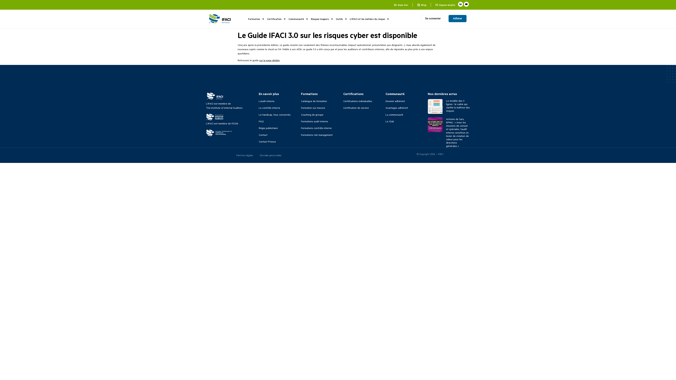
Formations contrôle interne (316, 128)
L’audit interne (266, 101)
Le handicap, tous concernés (275, 114)
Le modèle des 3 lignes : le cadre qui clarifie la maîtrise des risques (458, 106)
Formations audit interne (314, 121)
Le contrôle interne (269, 107)
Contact (263, 135)
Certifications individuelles (357, 101)
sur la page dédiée (269, 60)
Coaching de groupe (312, 114)
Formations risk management (317, 135)
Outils (339, 19)
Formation (254, 19)
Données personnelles (270, 155)
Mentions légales (244, 155)
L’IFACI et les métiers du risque (367, 19)
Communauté (296, 19)
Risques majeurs (320, 19)
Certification (274, 19)
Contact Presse (267, 141)
